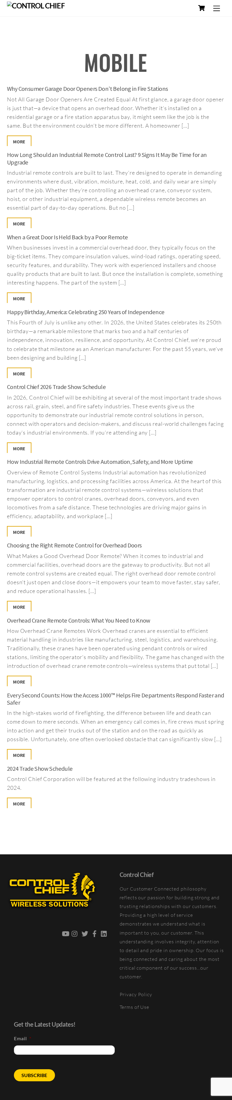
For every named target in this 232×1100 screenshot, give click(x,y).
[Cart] (201, 8)
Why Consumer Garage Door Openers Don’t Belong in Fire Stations (87, 89)
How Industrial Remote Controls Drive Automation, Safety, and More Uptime (100, 462)
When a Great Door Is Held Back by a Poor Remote (67, 237)
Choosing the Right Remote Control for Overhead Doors (74, 545)
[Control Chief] (36, 5)
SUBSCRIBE (34, 1075)
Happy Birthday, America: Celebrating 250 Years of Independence (85, 312)
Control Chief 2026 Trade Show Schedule (56, 387)
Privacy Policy (136, 994)
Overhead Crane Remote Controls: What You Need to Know (78, 620)
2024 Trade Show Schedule (39, 769)
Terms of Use (135, 1007)
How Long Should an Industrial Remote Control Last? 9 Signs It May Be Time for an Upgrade (107, 158)
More (19, 142)
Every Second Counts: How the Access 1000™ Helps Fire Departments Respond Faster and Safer (115, 698)
